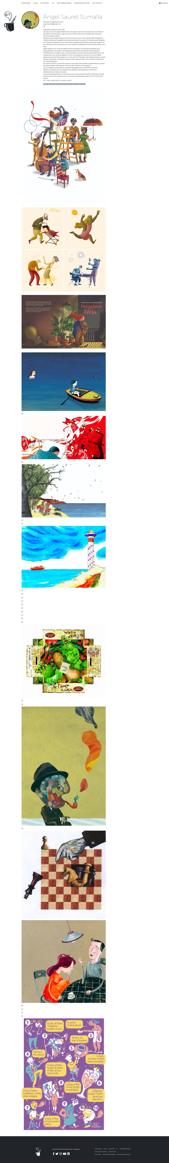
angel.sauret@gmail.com (52, 24)
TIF (53, 3)
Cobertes (52, 84)
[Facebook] (53, 1154)
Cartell (76, 84)
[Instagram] (44, 26)
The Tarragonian (64, 3)
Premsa (58, 84)
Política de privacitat (124, 1154)
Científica (82, 84)
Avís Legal (98, 1154)
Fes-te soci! (97, 3)
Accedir (164, 3)
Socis (35, 3)
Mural (71, 84)
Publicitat (65, 84)
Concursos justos (82, 3)
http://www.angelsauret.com (53, 22)
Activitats (45, 3)
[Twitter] (57, 1154)
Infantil (46, 84)
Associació (26, 3)
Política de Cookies (109, 1154)
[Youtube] (64, 1154)
